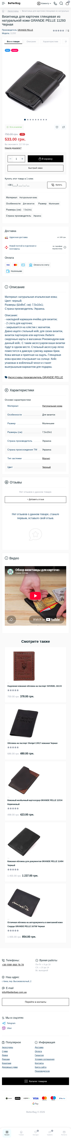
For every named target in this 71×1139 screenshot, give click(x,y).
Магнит (46, 458)
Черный (46, 467)
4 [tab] (33, 119)
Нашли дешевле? (13, 148)
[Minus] (10, 158)
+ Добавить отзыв (35, 499)
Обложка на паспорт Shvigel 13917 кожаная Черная (32, 743)
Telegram (11, 1023)
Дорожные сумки (10, 1067)
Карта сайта (40, 1067)
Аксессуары (13, 11)
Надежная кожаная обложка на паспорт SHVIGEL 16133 (34, 686)
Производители (42, 1071)
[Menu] (3, 3)
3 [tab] (30, 119)
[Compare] (8, 797)
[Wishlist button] (57, 127)
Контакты (39, 1063)
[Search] (61, 3)
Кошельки (6, 1063)
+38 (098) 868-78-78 (13, 964)
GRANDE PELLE (25, 30)
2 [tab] (27, 119)
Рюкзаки (6, 1059)
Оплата (38, 1051)
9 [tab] (46, 119)
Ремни (5, 1055)
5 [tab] (35, 119)
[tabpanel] (35, 85)
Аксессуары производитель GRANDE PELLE (35, 377)
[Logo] (14, 3)
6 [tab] (38, 119)
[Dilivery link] (65, 247)
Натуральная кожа (52, 406)
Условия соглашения (44, 1059)
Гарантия (39, 1055)
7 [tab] (41, 119)
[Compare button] (63, 127)
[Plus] (22, 158)
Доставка (39, 1047)
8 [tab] (43, 119)
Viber (9, 1028)
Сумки (5, 1051)
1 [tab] (25, 119)
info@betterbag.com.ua (14, 992)
